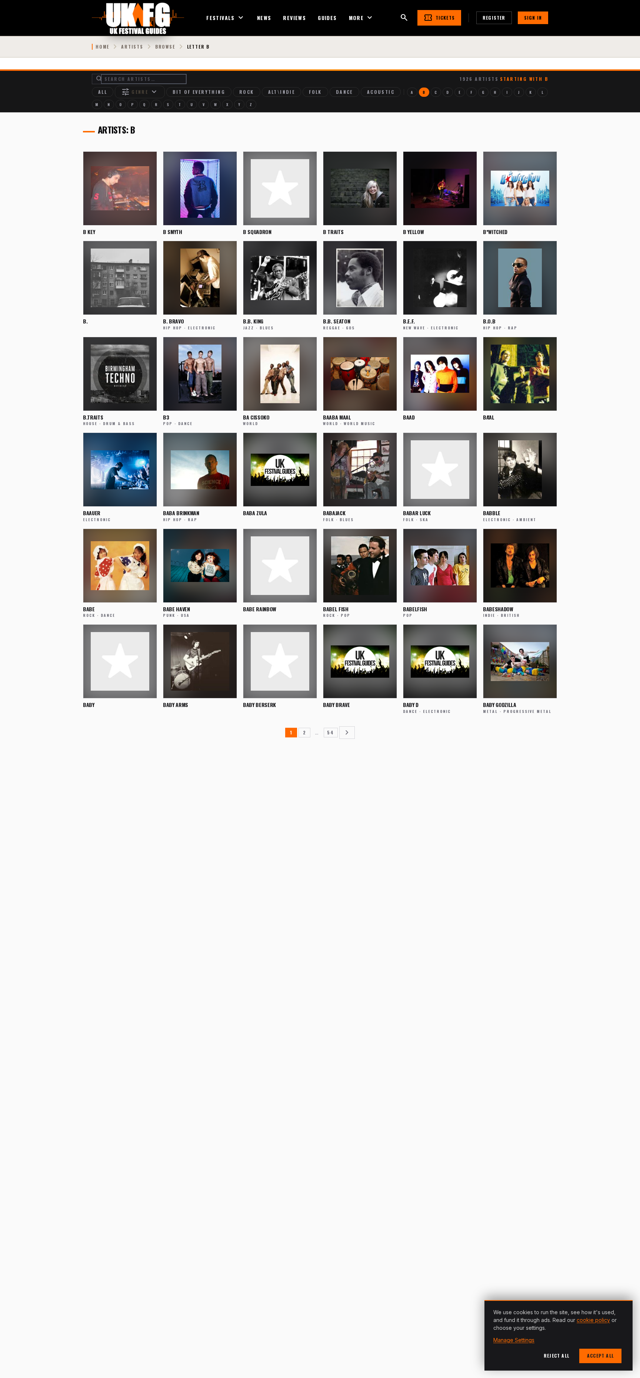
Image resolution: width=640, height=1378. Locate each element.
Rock (246, 92)
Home (102, 47)
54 (330, 732)
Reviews (294, 18)
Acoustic (380, 92)
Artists (132, 47)
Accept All (600, 1355)
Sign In (533, 17)
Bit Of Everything (199, 92)
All (102, 92)
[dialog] (558, 1335)
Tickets (439, 18)
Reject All (556, 1355)
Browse (165, 47)
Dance (344, 92)
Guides (327, 18)
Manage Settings (513, 1340)
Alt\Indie (281, 92)
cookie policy (593, 1320)
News (264, 18)
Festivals (225, 17)
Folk (315, 92)
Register (494, 17)
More (361, 17)
